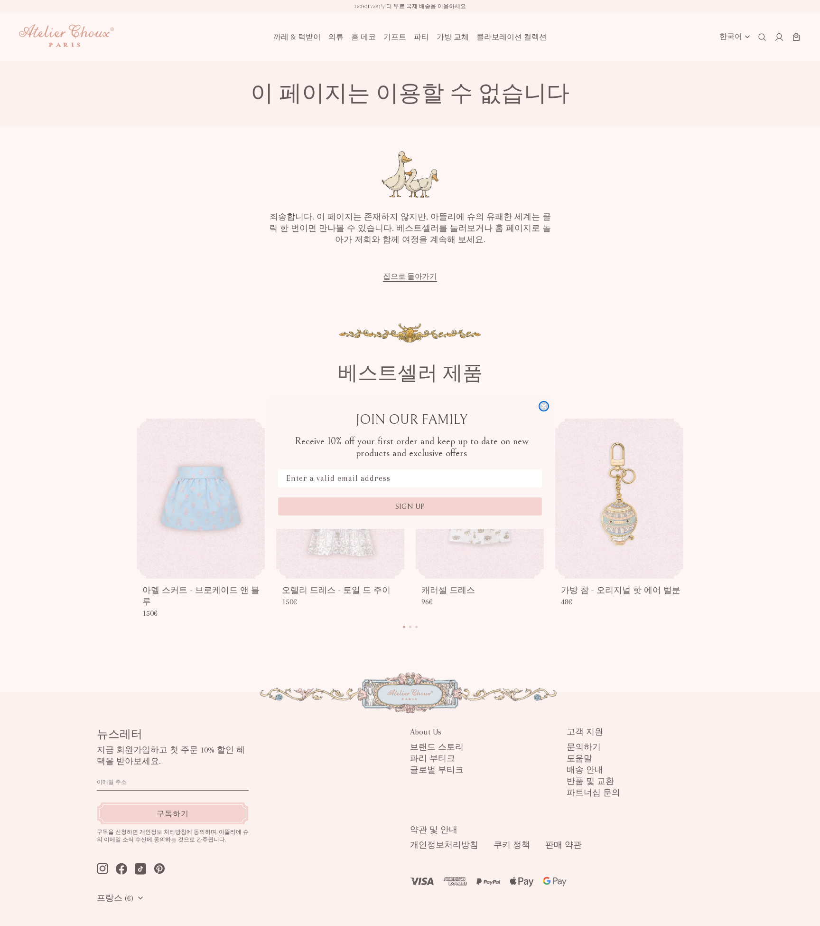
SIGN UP (410, 506)
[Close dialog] (544, 406)
